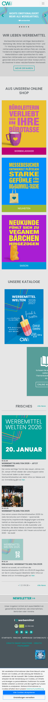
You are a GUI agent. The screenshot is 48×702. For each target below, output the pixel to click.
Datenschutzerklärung (35, 689)
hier (23, 480)
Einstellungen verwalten (24, 697)
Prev (3, 15)
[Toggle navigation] (43, 3)
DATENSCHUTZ (39, 638)
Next (45, 15)
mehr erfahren (24, 68)
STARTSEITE (7, 638)
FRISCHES (17, 638)
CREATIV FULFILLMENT (30, 644)
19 (25, 585)
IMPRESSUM (27, 638)
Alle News (41, 406)
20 (27, 585)
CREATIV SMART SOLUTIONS (19, 643)
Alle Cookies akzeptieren (24, 692)
